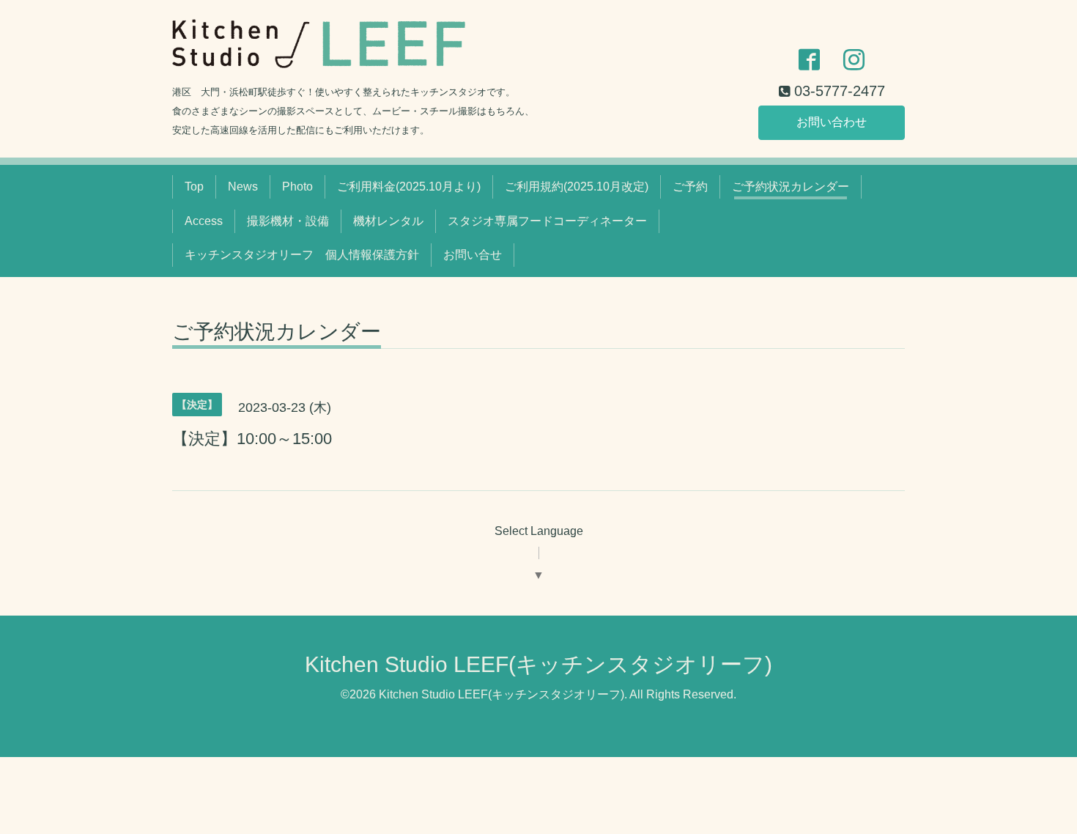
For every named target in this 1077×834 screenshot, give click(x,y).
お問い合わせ (831, 122)
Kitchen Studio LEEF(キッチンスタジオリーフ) (538, 664)
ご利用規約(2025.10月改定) (576, 186)
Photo (297, 186)
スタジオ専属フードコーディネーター (547, 221)
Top (194, 186)
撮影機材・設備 (288, 221)
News (243, 186)
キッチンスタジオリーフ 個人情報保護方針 (302, 254)
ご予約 (690, 186)
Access (204, 221)
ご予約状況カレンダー (790, 186)
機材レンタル (388, 221)
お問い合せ (472, 254)
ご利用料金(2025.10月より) (409, 186)
